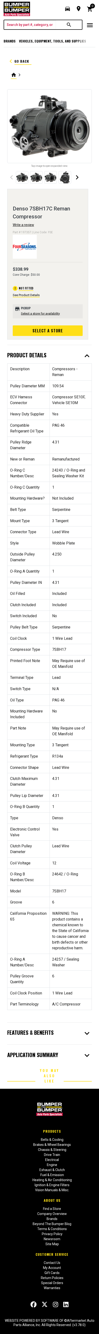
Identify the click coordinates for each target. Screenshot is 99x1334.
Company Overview (52, 1214)
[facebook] (34, 1304)
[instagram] (55, 1304)
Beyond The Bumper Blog (52, 1224)
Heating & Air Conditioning (52, 1180)
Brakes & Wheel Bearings (52, 1145)
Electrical (52, 1160)
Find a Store (52, 1209)
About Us (52, 1200)
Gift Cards (52, 1273)
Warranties (52, 1288)
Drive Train (52, 1155)
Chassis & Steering (52, 1150)
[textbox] (30, 24)
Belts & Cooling (52, 1140)
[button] (67, 9)
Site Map (52, 1244)
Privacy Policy (52, 1234)
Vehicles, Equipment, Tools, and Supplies (52, 40)
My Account (52, 1268)
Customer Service (52, 1254)
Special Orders (52, 1283)
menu (90, 25)
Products (52, 1131)
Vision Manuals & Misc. (52, 1190)
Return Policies (52, 1278)
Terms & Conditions (52, 1229)
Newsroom (52, 1239)
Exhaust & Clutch (52, 1170)
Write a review (23, 225)
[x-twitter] (45, 1304)
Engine (52, 1165)
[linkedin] (65, 1304)
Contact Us (52, 1263)
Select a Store (47, 331)
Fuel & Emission (52, 1175)
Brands (10, 40)
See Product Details (26, 295)
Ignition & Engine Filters (52, 1185)
